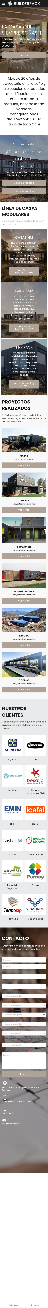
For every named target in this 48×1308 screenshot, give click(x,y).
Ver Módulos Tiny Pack (24, 384)
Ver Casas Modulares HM (24, 271)
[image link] (24, 3)
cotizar (24, 55)
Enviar (24, 1074)
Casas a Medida (24, 183)
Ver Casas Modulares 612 (24, 328)
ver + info (24, 465)
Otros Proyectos (24, 191)
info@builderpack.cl (10, 1123)
